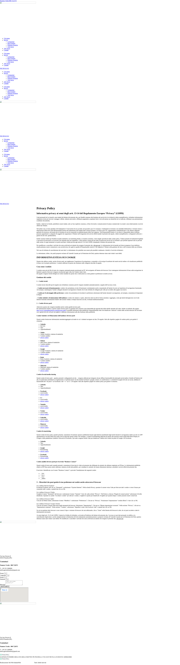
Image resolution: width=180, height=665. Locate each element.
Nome (2, 573)
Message (3, 584)
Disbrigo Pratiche (13, 45)
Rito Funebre (11, 43)
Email (2, 577)
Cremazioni (11, 42)
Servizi (6, 40)
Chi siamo (7, 38)
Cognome (3, 575)
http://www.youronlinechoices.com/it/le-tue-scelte (51, 310)
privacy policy (44, 337)
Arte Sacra (11, 47)
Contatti (6, 50)
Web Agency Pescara (27, 662)
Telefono (3, 579)
